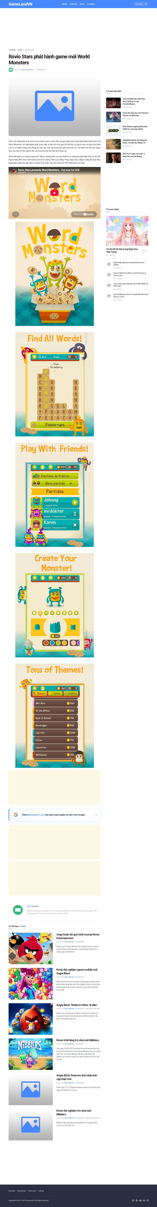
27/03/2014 (41, 70)
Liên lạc (41, 1191)
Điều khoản (22, 1191)
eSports (73, 4)
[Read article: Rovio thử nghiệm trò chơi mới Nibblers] (31, 1124)
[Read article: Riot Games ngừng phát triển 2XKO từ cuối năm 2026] (113, 130)
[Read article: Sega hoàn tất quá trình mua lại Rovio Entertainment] (31, 948)
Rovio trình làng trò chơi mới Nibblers (77, 1040)
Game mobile (29, 50)
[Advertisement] (78, 29)
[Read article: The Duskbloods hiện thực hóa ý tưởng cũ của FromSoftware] (113, 103)
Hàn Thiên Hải (27, 70)
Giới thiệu (12, 1191)
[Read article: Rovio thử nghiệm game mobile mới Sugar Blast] (31, 983)
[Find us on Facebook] (133, 1200)
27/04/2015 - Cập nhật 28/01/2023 (88, 1118)
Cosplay (91, 4)
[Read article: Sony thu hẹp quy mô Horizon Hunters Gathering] (113, 117)
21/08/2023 (80, 942)
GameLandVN (20, 4)
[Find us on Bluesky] (144, 1200)
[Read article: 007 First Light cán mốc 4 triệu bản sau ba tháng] (113, 158)
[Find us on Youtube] (140, 1200)
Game (64, 4)
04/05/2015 (80, 1083)
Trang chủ (12, 50)
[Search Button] (146, 4)
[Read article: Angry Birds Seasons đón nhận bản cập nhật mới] (31, 1089)
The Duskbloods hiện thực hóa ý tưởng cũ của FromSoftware (134, 101)
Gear (82, 4)
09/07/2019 (80, 977)
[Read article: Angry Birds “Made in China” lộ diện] (31, 1019)
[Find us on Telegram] (137, 1200)
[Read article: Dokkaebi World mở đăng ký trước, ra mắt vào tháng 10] (113, 144)
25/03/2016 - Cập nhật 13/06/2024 (88, 1008)
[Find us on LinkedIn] (147, 1200)
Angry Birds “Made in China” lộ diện (76, 1005)
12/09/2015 (80, 1044)
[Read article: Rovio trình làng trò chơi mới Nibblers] (31, 1054)
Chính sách (32, 1191)
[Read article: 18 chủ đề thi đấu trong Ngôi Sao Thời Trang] (127, 231)
